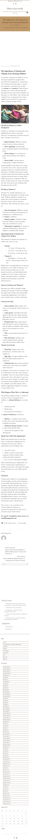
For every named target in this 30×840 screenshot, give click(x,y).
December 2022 (6, 694)
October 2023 (5, 681)
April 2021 (5, 730)
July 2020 (5, 749)
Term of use (5, 657)
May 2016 (5, 791)
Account (4, 642)
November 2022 (6, 696)
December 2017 (6, 759)
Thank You (5, 659)
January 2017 (5, 774)
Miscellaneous (9, 629)
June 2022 (5, 700)
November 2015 (6, 803)
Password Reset (6, 650)
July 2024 (5, 677)
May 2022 (5, 702)
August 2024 (5, 675)
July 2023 (5, 683)
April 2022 (5, 704)
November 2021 (6, 715)
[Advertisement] (15, 47)
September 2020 (6, 744)
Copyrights (5, 646)
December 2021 (6, 713)
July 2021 (5, 723)
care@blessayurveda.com (8, 518)
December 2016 (6, 776)
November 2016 (6, 778)
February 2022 (6, 709)
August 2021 (5, 721)
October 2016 (5, 780)
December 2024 (6, 669)
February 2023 (6, 692)
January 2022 (5, 711)
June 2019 (5, 755)
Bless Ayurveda (15, 8)
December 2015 (6, 801)
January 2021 (5, 736)
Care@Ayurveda (17, 25)
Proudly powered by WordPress (10, 833)
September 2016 (6, 782)
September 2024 (6, 673)
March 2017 (5, 770)
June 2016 (5, 789)
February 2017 (6, 772)
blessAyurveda (7, 533)
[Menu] (27, 12)
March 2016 (5, 795)
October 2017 (5, 761)
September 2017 (6, 763)
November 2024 (6, 671)
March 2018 (5, 757)
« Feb (3, 829)
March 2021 (5, 732)
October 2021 (5, 717)
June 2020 (5, 751)
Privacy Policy (5, 652)
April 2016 (5, 793)
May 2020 (5, 753)
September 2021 (6, 719)
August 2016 (5, 784)
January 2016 (5, 799)
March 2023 (5, 690)
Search (27, 564)
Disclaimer (5, 648)
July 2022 (5, 698)
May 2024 (5, 679)
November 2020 (6, 740)
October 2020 (5, 742)
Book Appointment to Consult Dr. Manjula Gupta (12, 644)
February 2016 (6, 797)
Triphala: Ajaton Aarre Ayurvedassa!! (13, 607)
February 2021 (6, 734)
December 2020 (6, 738)
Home (12, 25)
